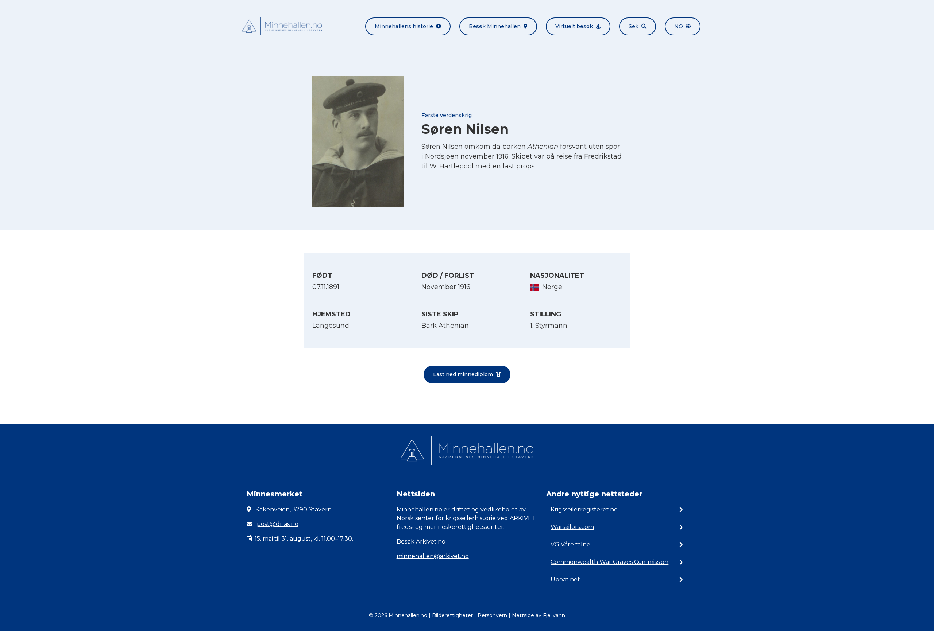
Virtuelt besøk (574, 26)
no (678, 26)
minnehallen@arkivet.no (433, 556)
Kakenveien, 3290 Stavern (293, 509)
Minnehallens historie (404, 26)
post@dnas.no (277, 524)
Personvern (492, 615)
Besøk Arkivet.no (421, 541)
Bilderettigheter (452, 615)
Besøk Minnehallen (495, 26)
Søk (633, 26)
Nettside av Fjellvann (538, 615)
